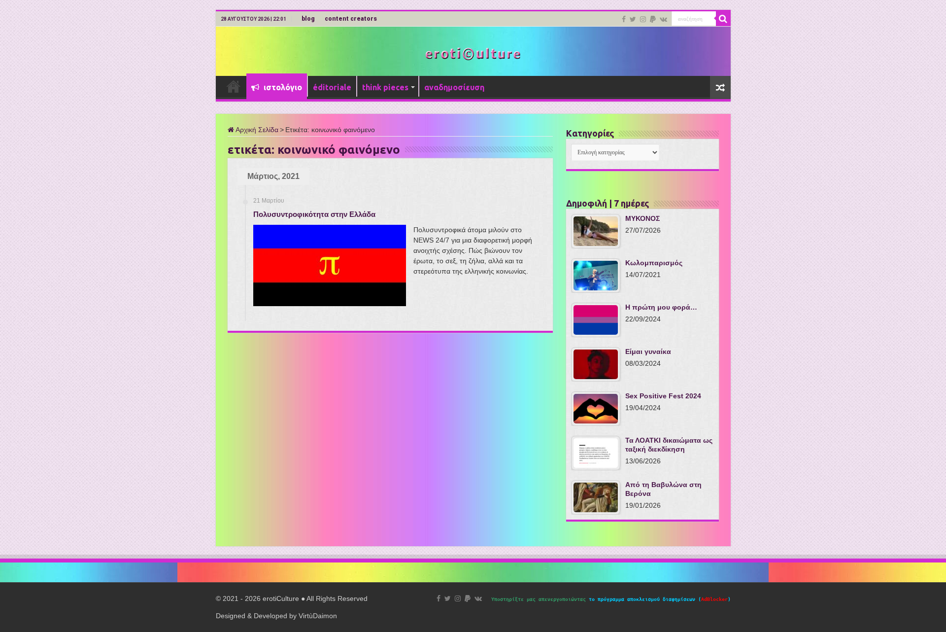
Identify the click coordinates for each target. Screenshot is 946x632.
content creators (351, 18)
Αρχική (233, 86)
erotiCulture (282, 598)
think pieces (385, 87)
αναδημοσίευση (454, 87)
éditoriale (332, 87)
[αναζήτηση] (723, 18)
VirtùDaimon (318, 616)
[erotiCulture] (473, 53)
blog (308, 18)
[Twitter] (633, 19)
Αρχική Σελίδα (256, 130)
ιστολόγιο (282, 87)
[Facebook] (624, 19)
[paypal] (653, 19)
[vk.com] (663, 19)
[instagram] (643, 19)
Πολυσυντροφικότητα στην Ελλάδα (314, 214)
